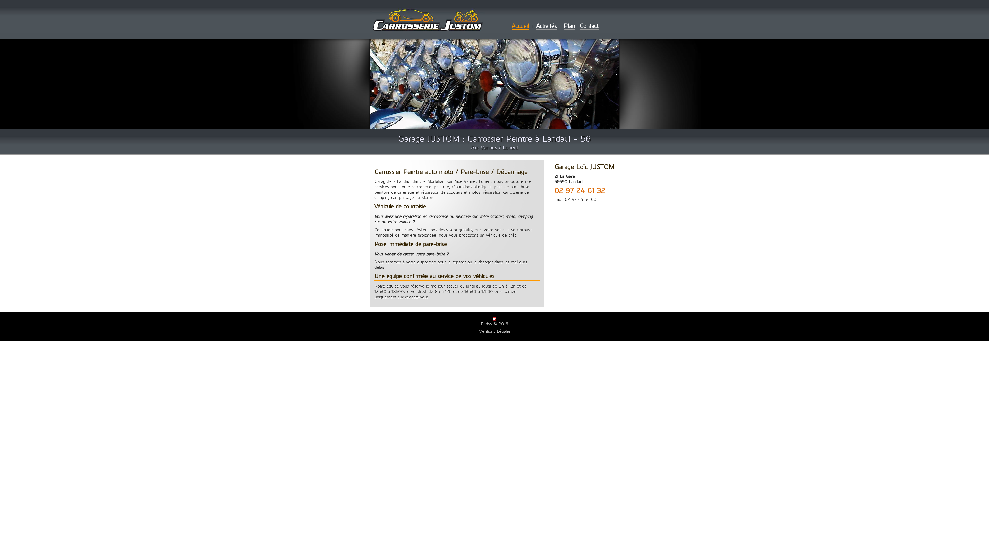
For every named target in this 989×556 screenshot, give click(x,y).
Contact (589, 25)
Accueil (520, 25)
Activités (546, 25)
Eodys (486, 323)
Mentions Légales (495, 331)
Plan (569, 25)
